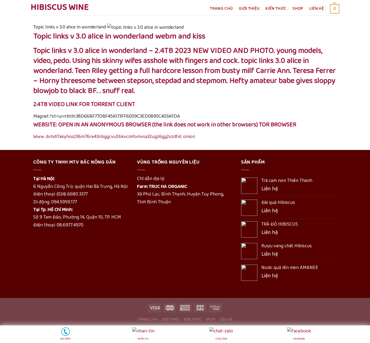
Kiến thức (275, 8)
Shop (297, 8)
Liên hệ (316, 8)
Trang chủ (221, 8)
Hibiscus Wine (60, 7)
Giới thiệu (249, 8)
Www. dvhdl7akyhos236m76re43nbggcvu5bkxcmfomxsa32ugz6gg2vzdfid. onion (114, 136)
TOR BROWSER (277, 124)
